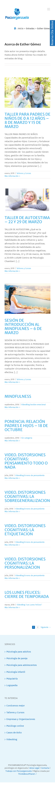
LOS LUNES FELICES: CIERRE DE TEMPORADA (27, 594)
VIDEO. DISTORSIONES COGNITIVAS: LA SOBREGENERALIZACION (27, 496)
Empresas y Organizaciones (20, 719)
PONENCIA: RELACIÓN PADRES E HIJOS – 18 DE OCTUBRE (26, 425)
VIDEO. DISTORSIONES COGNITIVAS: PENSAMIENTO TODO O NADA (26, 461)
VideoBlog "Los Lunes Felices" (29, 605)
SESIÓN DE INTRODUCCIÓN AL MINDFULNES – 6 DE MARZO (23, 326)
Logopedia (11, 685)
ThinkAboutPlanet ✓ (27, 774)
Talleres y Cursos (23, 173)
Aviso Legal (34, 768)
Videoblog (11, 739)
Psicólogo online (15, 725)
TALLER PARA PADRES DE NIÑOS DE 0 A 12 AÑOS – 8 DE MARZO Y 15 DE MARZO (27, 120)
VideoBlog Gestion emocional (33, 405)
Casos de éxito (14, 732)
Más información (11, 176)
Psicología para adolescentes (21, 665)
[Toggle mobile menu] (48, 9)
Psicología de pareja (16, 658)
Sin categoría (26, 438)
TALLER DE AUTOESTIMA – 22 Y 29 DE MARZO (27, 219)
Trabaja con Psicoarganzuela (19, 771)
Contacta (45, 768)
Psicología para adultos (18, 651)
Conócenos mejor (15, 705)
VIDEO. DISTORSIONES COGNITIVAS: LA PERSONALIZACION (25, 563)
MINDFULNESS (18, 396)
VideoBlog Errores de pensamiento (29, 475)
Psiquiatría (12, 678)
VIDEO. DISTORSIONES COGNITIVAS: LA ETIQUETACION (25, 529)
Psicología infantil (15, 672)
